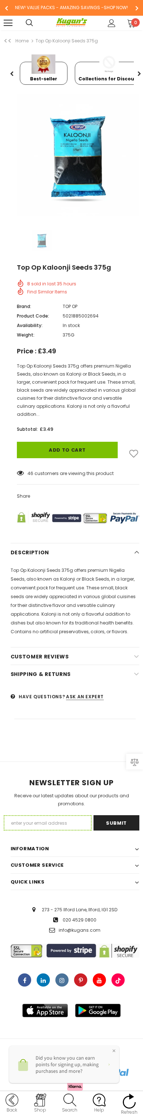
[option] (71, 8)
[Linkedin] (43, 980)
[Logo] (72, 22)
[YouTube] (99, 980)
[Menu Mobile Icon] (8, 23)
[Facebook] (24, 980)
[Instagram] (62, 980)
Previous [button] (12, 74)
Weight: (25, 335)
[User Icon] (111, 23)
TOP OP (70, 306)
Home (22, 41)
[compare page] (134, 762)
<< (8, 41)
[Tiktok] (118, 980)
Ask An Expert (85, 697)
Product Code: (33, 316)
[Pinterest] (80, 980)
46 (30, 473)
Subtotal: (27, 429)
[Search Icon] (37, 23)
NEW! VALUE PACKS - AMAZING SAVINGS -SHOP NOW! (71, 7)
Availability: (30, 325)
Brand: (24, 306)
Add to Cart (67, 450)
